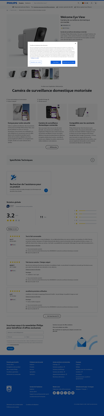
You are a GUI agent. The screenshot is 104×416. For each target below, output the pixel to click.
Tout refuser (56, 62)
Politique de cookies (35, 58)
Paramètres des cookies (36, 62)
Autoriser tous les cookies (68, 62)
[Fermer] (75, 43)
